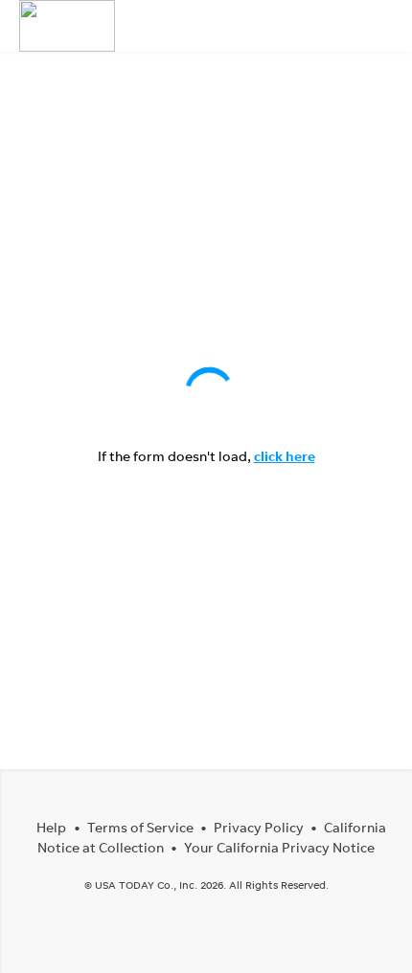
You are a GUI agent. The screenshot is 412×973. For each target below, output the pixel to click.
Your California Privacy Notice (279, 847)
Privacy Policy (259, 827)
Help (51, 827)
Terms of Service (140, 827)
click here (284, 456)
